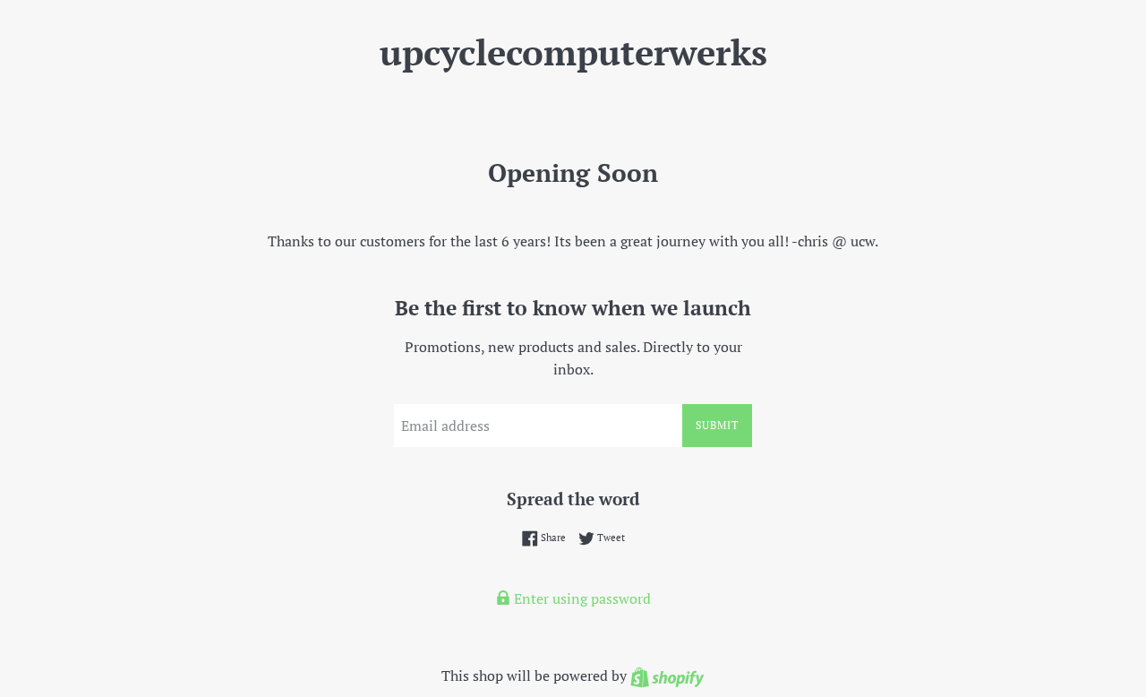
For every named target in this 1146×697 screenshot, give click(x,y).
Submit (717, 425)
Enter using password (580, 598)
